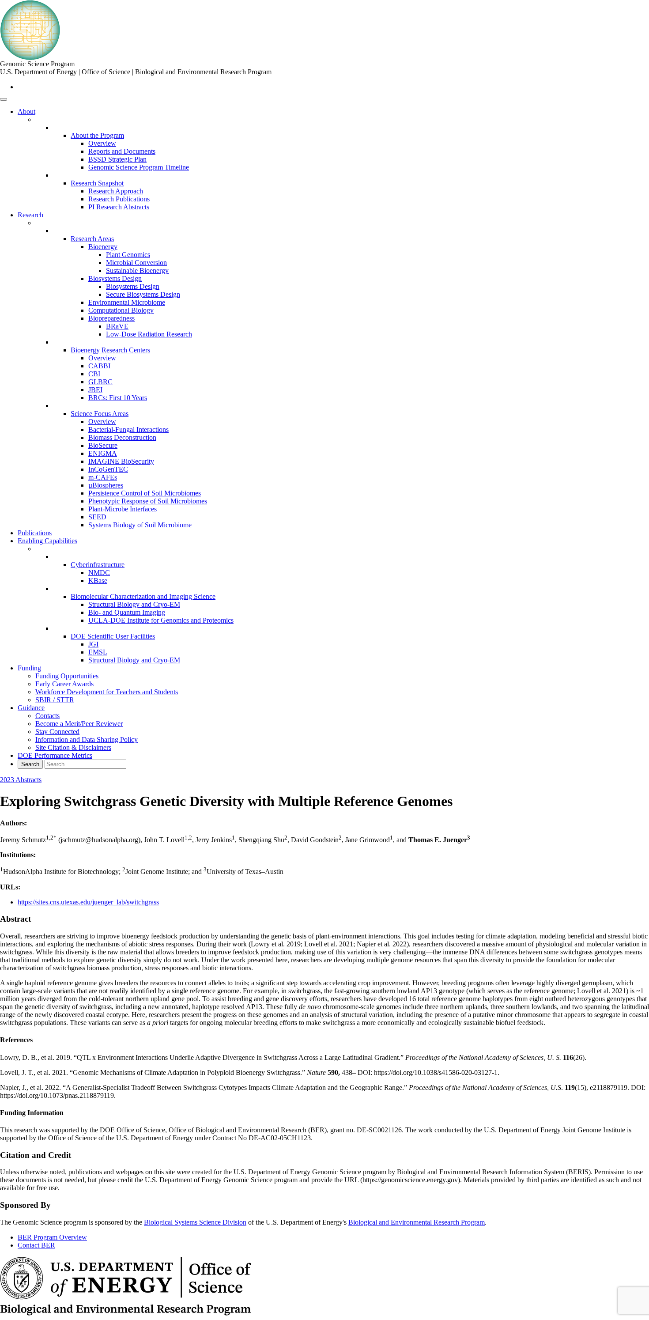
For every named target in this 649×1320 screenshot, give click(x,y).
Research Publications (119, 199)
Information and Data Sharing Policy (86, 739)
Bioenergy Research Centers (110, 350)
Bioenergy (102, 246)
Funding (29, 668)
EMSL (97, 652)
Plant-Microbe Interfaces (122, 509)
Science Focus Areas (99, 413)
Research (30, 215)
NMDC (99, 572)
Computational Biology (121, 310)
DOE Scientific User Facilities (113, 636)
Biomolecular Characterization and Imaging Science (143, 596)
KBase (97, 580)
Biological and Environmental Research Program (416, 1222)
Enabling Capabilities (47, 541)
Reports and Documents (121, 151)
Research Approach (115, 191)
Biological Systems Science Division (195, 1222)
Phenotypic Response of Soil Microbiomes (147, 501)
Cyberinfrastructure (98, 564)
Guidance (31, 707)
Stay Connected (57, 731)
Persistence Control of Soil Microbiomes (144, 493)
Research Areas (92, 238)
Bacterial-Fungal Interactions (128, 429)
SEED (97, 517)
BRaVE (117, 326)
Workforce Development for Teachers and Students (106, 692)
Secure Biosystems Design (143, 294)
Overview (102, 143)
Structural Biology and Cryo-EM (134, 604)
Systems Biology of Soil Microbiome (140, 525)
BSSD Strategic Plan (117, 159)
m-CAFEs (102, 477)
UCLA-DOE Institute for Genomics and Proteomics (161, 620)
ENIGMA (102, 453)
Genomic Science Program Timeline (138, 167)
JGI (93, 644)
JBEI (95, 389)
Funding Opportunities (66, 676)
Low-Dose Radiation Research (149, 334)
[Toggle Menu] (3, 99)
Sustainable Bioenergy (137, 270)
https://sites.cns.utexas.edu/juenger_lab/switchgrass (88, 902)
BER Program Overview (52, 1237)
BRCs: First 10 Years (117, 397)
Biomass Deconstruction (122, 437)
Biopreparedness (111, 318)
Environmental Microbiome (126, 302)
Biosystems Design (115, 278)
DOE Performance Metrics (55, 755)
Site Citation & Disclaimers (73, 747)
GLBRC (100, 382)
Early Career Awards (64, 684)
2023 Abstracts (21, 779)
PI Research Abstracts (118, 207)
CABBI (99, 366)
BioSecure (102, 445)
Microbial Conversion (136, 262)
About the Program (97, 135)
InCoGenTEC (108, 469)
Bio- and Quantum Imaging (126, 612)
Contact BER (36, 1245)
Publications (35, 533)
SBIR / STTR (54, 699)
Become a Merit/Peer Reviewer (79, 723)
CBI (94, 374)
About (26, 111)
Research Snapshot (97, 183)
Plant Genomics (128, 254)
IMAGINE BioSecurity (121, 461)
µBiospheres (105, 485)
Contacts (47, 715)
